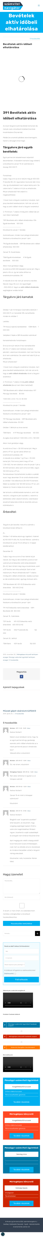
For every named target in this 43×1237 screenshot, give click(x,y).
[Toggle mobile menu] (39, 5)
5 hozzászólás (35, 39)
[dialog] (3, 1234)
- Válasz (28, 728)
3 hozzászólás (19, 714)
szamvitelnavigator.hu (30, 1221)
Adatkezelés (8, 973)
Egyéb (26, 1224)
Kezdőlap (6, 1224)
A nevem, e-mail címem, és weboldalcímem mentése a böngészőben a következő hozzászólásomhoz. (19, 914)
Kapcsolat (20, 1224)
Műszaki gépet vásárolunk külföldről (19, 711)
